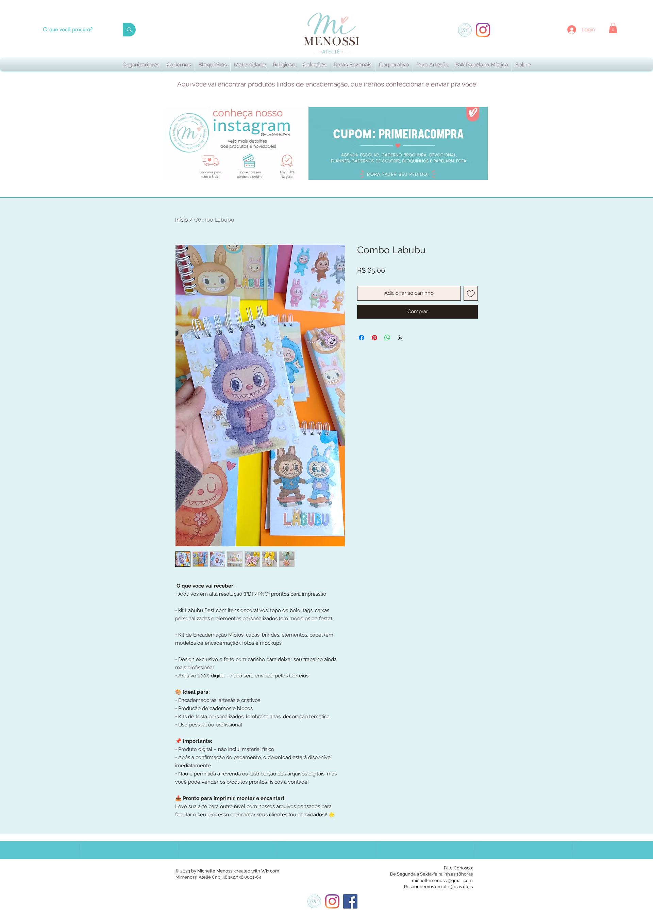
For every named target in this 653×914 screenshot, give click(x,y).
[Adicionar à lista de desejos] (471, 293)
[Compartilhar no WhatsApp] (387, 338)
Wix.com (270, 870)
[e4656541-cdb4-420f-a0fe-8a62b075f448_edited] (465, 30)
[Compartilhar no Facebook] (361, 338)
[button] (613, 28)
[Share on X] (400, 338)
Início (181, 220)
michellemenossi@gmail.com (442, 880)
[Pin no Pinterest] (374, 338)
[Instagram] (483, 30)
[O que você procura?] (129, 29)
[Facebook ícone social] (350, 901)
